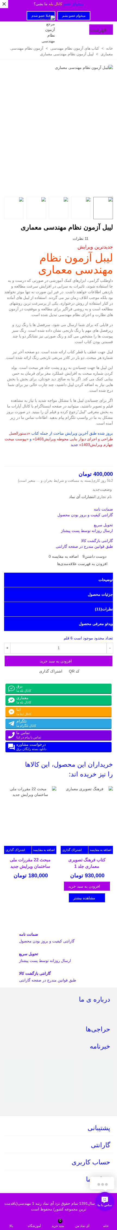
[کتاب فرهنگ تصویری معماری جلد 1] (87, 816)
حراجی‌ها (98, 1029)
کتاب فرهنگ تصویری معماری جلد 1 (87, 863)
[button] (17, 769)
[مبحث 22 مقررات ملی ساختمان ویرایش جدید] (30, 816)
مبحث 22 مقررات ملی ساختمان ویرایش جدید (30, 863)
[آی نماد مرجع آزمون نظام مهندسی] (47, 29)
